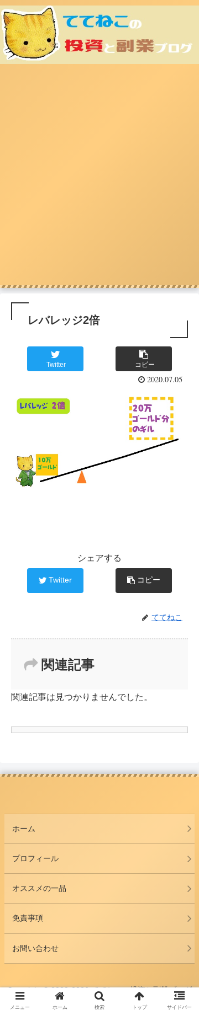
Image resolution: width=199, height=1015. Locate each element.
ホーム (23, 828)
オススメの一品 (39, 888)
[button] (177, 919)
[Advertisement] (99, 180)
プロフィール (35, 858)
